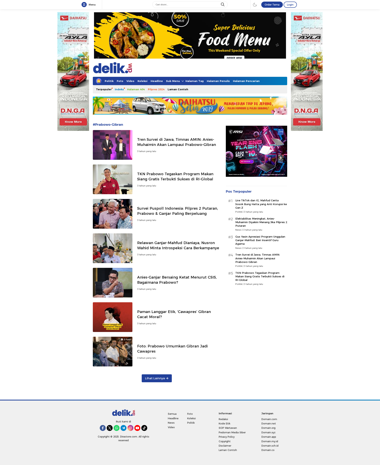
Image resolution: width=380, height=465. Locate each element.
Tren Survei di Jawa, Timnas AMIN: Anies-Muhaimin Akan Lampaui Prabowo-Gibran (176, 142)
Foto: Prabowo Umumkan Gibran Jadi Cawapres (172, 349)
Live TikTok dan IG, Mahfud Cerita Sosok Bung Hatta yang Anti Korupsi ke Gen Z (261, 204)
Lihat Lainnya (155, 378)
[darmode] (255, 4)
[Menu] (85, 4)
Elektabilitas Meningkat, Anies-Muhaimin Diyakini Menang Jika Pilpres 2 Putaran (261, 222)
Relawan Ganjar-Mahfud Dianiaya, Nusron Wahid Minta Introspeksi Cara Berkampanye (178, 245)
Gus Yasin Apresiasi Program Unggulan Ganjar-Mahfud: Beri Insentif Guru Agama (260, 240)
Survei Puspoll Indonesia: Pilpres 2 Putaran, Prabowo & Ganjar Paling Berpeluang (177, 211)
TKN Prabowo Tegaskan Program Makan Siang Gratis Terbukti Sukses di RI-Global (175, 176)
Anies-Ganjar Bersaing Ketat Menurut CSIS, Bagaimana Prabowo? (177, 280)
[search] (223, 4)
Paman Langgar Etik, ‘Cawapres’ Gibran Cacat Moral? (174, 314)
